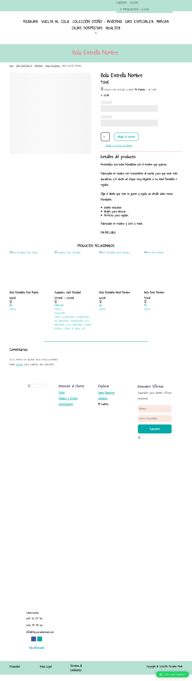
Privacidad (15, 666)
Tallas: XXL (80, 328)
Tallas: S (81, 325)
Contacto (103, 398)
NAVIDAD (39, 66)
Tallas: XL (69, 328)
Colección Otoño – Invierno (97, 22)
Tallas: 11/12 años (68, 325)
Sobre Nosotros (106, 392)
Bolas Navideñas (52, 66)
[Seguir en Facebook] (33, 639)
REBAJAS (30, 22)
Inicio (11, 66)
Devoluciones (66, 404)
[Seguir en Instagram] (39, 639)
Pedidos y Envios (68, 398)
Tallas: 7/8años (70, 321)
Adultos (113, 28)
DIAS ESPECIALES (139, 22)
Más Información (36, 648)
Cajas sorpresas (87, 28)
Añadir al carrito (126, 136)
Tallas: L (60, 328)
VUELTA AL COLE (55, 22)
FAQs (62, 392)
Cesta (134, 3)
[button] (172, 674)
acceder (19, 364)
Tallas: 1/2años (61, 317)
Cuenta (121, 3)
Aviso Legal (46, 666)
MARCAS (163, 22)
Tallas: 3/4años (76, 317)
